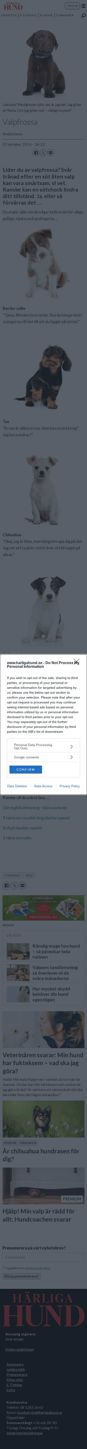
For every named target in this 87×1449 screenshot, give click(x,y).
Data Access (43, 786)
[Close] (78, 663)
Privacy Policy (70, 786)
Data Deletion (17, 786)
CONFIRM (25, 769)
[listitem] (43, 746)
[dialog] (43, 724)
